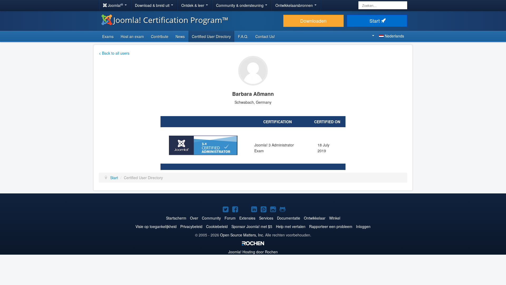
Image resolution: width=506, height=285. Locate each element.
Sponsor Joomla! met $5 (251, 226)
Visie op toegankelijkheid (156, 226)
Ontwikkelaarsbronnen (294, 5)
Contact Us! (265, 36)
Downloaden (313, 20)
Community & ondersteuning (240, 5)
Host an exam (132, 36)
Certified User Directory (211, 36)
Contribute (159, 36)
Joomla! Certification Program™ (170, 20)
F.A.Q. (243, 36)
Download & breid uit (153, 5)
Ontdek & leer (193, 5)
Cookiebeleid (217, 226)
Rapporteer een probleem (330, 226)
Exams (108, 36)
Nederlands (394, 36)
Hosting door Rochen (253, 251)
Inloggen (363, 226)
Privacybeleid (191, 226)
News (180, 36)
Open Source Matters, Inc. (242, 235)
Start (375, 20)
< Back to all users (114, 53)
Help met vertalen (290, 226)
